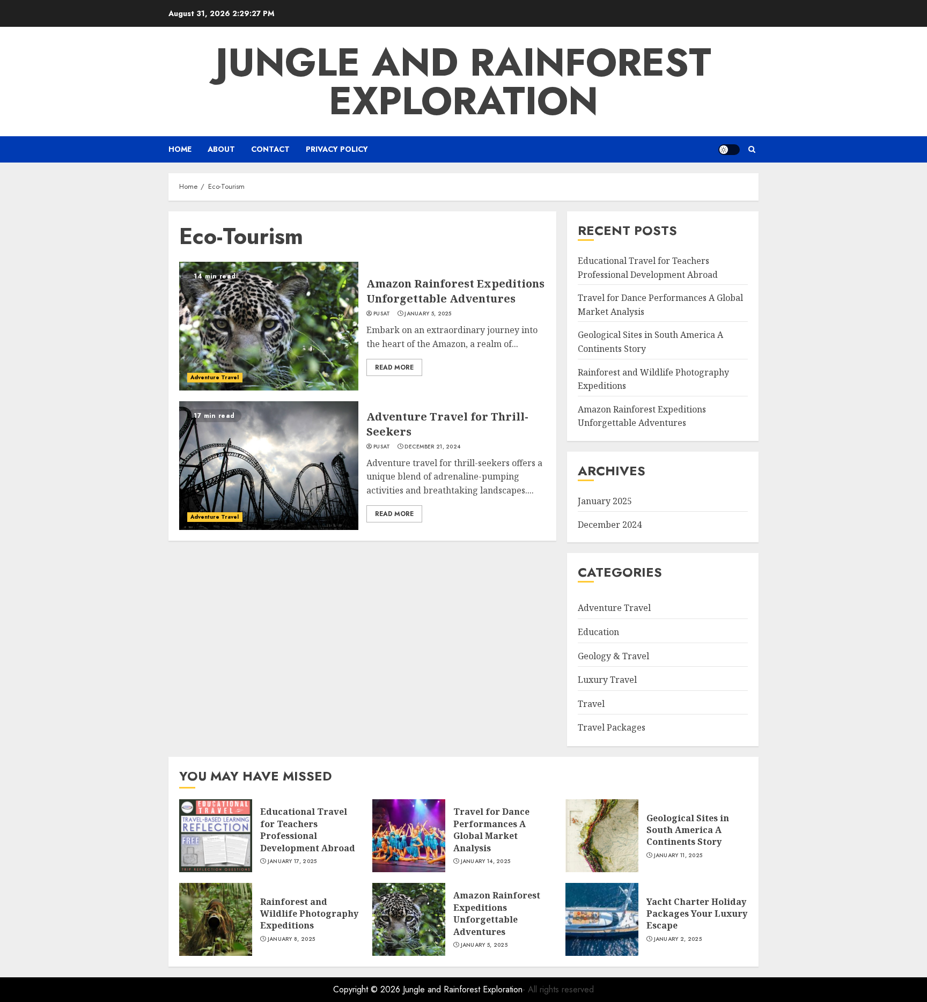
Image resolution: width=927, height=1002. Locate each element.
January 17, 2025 (292, 861)
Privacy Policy (337, 149)
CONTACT (270, 149)
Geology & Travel (613, 656)
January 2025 (605, 501)
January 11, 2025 (678, 855)
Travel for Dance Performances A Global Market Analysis (491, 829)
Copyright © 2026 (368, 989)
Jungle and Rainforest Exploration (463, 81)
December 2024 (610, 525)
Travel (591, 704)
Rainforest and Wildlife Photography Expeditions (309, 914)
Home (180, 149)
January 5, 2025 (428, 314)
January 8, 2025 (291, 939)
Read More (394, 367)
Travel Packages (611, 727)
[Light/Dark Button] (729, 149)
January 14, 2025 (486, 861)
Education (598, 632)
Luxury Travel (607, 680)
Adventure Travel (214, 377)
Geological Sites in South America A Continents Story (687, 830)
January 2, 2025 (678, 939)
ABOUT (221, 149)
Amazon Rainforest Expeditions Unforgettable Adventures (455, 291)
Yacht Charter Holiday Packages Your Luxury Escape (696, 914)
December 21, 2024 (432, 447)
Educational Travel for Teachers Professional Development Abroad (307, 829)
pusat (382, 314)
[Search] (752, 149)
